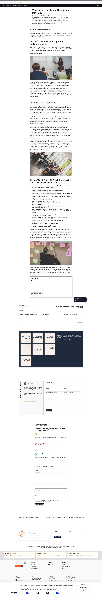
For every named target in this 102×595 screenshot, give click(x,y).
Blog (30, 29)
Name (36, 462)
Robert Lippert (7, 5)
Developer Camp (40, 127)
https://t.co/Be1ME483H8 (57, 423)
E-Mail (70, 508)
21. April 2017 (39, 411)
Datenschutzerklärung (54, 524)
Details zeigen (63, 592)
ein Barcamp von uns (52, 32)
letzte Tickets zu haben (44, 269)
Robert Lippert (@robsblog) (42, 410)
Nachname (65, 365)
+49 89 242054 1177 (71, 557)
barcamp (26, 377)
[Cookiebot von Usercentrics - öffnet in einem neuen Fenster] (14, 593)
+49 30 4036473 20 (37, 555)
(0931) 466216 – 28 (53, 558)
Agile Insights (50, 541)
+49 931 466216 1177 (54, 557)
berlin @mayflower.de (36, 556)
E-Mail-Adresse (38, 467)
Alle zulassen (83, 584)
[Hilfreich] (75, 300)
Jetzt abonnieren (57, 513)
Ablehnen (83, 590)
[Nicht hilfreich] (77, 300)
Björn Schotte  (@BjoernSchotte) (43, 430)
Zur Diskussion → (80, 322)
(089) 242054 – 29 (70, 558)
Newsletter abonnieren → (79, 318)
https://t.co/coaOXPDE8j (62, 414)
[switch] (37, 593)
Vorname (47, 365)
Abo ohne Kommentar (45, 478)
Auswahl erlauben (83, 587)
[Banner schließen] (93, 583)
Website (36, 472)
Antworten (36, 416)
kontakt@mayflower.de (10, 578)
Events (98, 5)
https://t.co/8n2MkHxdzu (61, 434)
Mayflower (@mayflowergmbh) (43, 420)
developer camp (32, 377)
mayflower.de (17, 554)
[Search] (82, 2)
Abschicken (49, 387)
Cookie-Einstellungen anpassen (7, 576)
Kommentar (37, 449)
